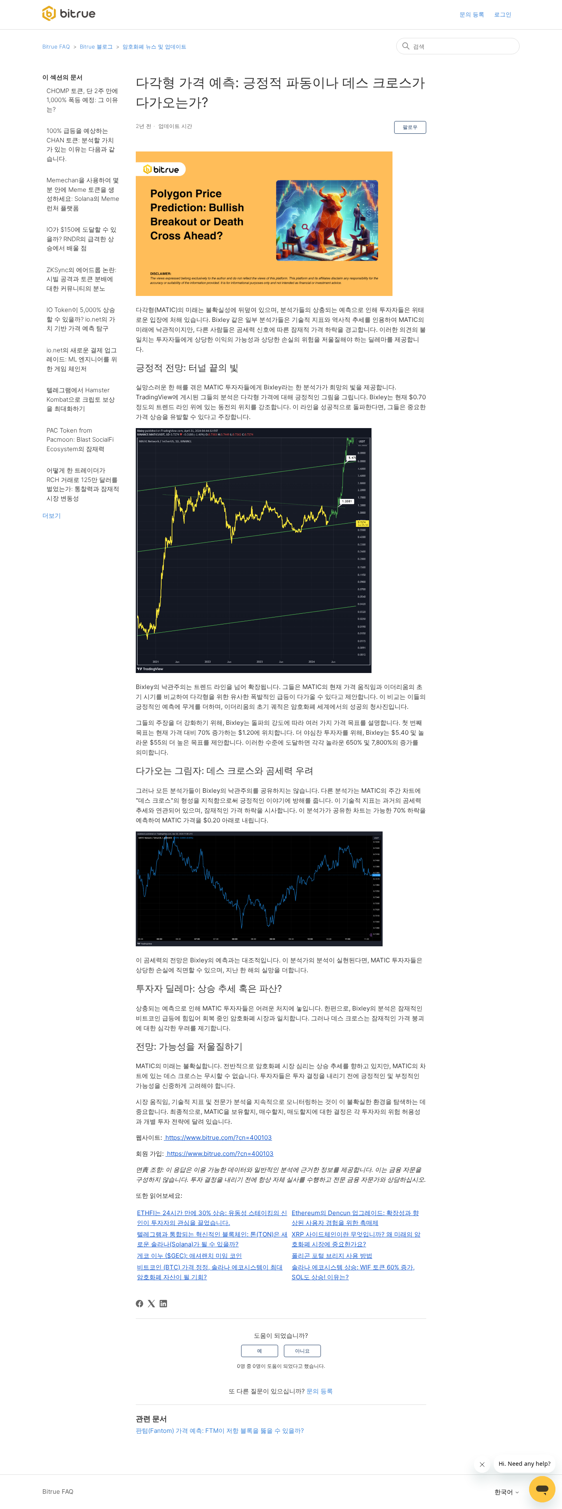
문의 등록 (472, 14)
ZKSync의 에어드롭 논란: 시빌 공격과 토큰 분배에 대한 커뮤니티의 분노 (81, 279)
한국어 (505, 1491)
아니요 (302, 1351)
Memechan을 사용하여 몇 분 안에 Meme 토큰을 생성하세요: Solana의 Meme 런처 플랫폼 (82, 194)
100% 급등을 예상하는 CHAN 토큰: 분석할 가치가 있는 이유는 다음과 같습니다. (80, 145)
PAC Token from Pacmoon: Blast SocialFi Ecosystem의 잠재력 (80, 439)
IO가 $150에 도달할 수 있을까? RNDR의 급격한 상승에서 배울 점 (81, 239)
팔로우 (410, 127)
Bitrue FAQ (56, 46)
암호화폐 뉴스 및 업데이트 (154, 46)
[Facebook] (139, 1303)
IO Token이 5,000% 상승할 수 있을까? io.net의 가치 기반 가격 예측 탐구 (80, 319)
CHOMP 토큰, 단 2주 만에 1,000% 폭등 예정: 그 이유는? (82, 100)
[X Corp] (151, 1303)
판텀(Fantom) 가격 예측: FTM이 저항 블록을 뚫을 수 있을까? (220, 1430)
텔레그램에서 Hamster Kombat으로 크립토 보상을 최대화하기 (80, 399)
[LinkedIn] (163, 1303)
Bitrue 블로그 (96, 46)
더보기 (51, 515)
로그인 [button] (502, 14)
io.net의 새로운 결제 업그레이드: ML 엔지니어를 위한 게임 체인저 (81, 359)
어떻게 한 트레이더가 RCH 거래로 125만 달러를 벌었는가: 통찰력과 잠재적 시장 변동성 (82, 484)
